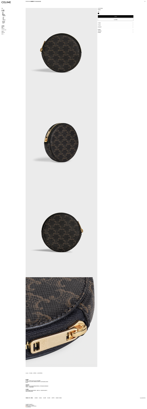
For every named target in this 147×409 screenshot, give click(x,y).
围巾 (3, 19)
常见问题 (48, 397)
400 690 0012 (34, 380)
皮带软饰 (3, 14)
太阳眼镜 (3, 22)
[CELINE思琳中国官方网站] (6, 2)
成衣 (3, 12)
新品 (2, 8)
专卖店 (3, 31)
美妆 (2, 27)
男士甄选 (3, 10)
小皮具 (3, 23)
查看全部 (4, 15)
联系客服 (36, 397)
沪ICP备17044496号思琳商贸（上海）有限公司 (30, 405)
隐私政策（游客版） (59, 397)
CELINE (27, 373)
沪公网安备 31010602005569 (31, 406)
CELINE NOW (4, 29)
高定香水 (3, 26)
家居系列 (3, 28)
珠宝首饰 (3, 21)
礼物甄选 (3, 25)
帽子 (3, 18)
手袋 (3, 13)
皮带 (3, 17)
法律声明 (53, 397)
